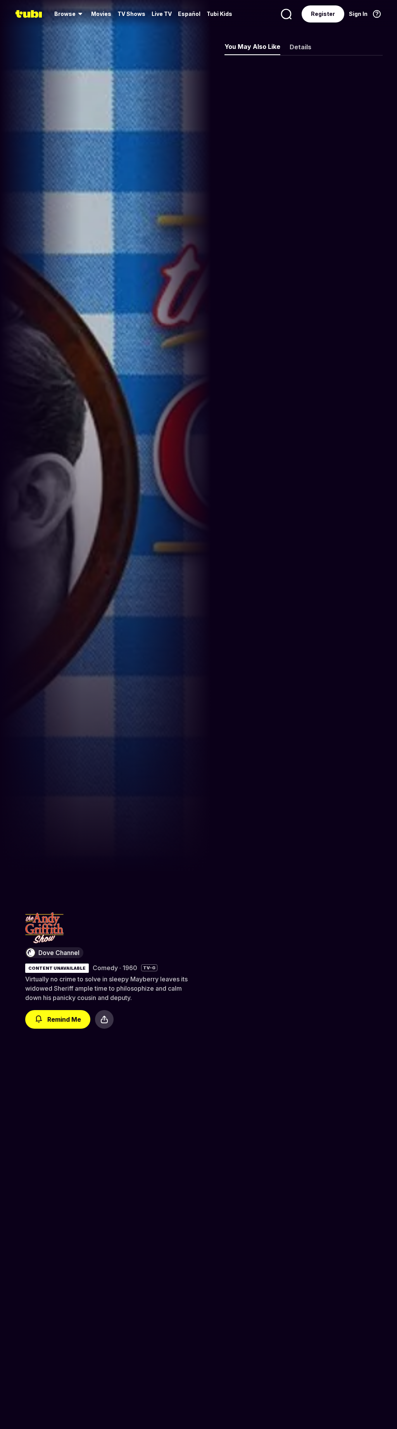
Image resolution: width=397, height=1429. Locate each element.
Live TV (162, 13)
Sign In (358, 13)
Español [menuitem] (189, 13)
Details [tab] (300, 47)
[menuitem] (69, 14)
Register (323, 13)
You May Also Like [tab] (252, 46)
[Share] (104, 1019)
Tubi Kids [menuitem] (219, 13)
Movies (101, 13)
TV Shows (131, 13)
